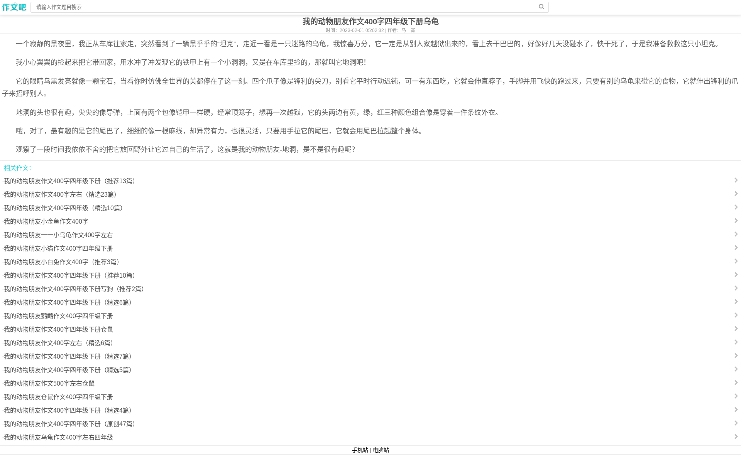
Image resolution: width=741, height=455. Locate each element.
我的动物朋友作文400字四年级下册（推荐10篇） (71, 275)
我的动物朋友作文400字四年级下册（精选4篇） (69, 410)
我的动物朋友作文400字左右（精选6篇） (60, 343)
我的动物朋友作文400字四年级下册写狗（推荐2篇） (75, 289)
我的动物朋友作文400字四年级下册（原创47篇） (71, 424)
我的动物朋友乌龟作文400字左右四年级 (58, 437)
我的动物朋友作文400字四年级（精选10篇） (65, 208)
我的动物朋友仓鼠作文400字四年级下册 (58, 397)
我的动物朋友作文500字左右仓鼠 (49, 383)
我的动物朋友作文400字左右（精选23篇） (62, 194)
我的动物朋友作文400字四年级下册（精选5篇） (69, 370)
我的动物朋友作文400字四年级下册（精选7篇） (69, 356)
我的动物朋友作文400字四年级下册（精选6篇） (69, 302)
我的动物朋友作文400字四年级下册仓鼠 (58, 329)
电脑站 (381, 450)
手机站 (360, 450)
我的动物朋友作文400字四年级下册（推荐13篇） (71, 181)
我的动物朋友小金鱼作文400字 (46, 221)
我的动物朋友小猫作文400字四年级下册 (58, 248)
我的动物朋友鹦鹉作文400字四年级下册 (58, 316)
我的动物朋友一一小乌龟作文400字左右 (58, 235)
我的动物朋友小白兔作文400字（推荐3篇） (63, 262)
